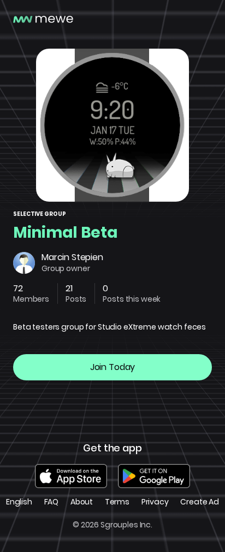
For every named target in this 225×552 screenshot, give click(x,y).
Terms (117, 502)
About (81, 502)
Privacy (155, 502)
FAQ (51, 502)
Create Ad (199, 502)
